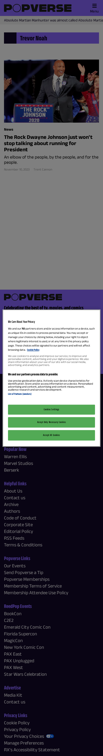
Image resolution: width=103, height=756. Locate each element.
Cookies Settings (51, 409)
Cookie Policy (33, 349)
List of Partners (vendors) (20, 394)
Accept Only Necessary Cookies (51, 421)
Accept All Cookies (51, 434)
